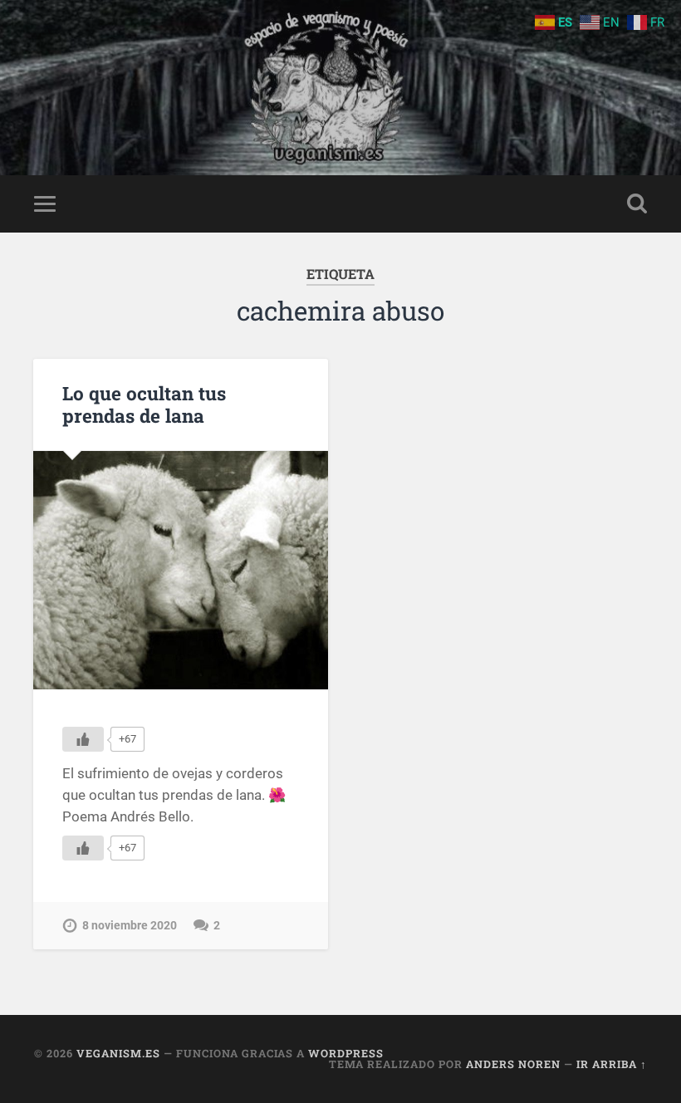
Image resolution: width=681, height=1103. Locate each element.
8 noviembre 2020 (129, 926)
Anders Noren (513, 1064)
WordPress (346, 1053)
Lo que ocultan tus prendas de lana (144, 404)
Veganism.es (118, 1053)
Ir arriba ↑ (611, 1064)
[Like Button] (83, 739)
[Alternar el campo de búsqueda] (637, 203)
